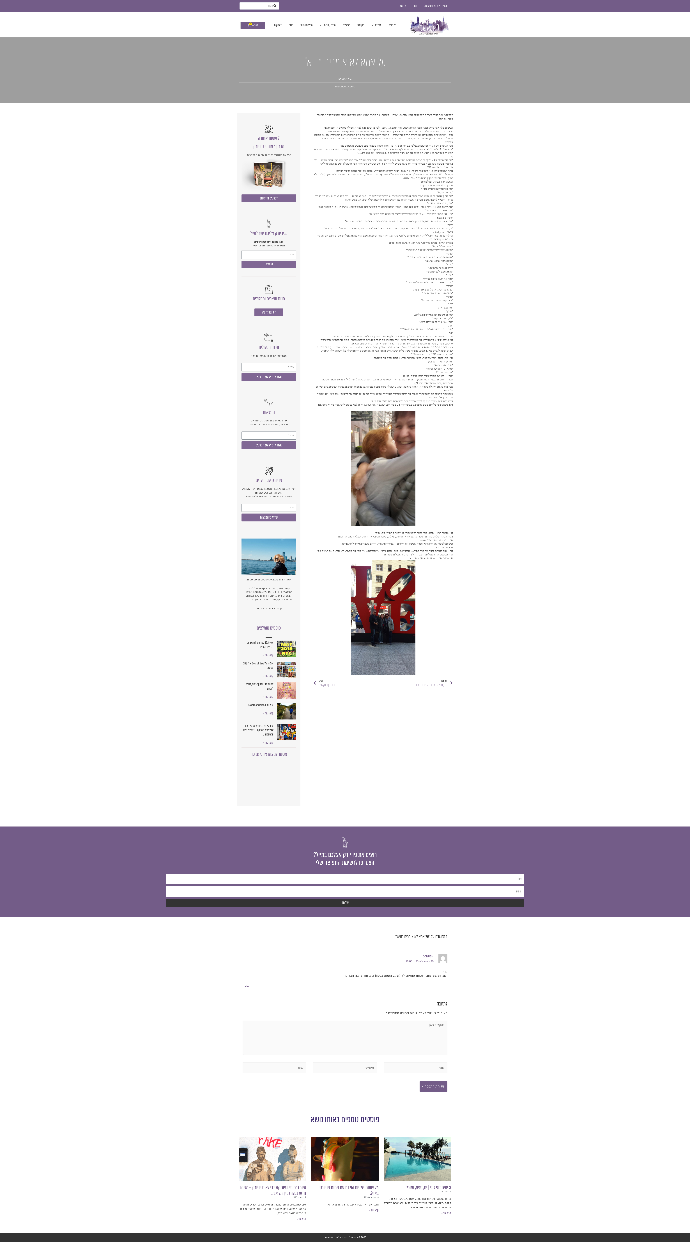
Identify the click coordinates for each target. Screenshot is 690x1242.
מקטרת (360, 25)
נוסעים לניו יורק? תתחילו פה (435, 6)
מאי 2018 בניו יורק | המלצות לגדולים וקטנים (260, 645)
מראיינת (346, 25)
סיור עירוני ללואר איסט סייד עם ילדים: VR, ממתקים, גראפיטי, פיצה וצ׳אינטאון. (258, 730)
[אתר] (274, 1068)
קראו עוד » (268, 655)
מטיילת (378, 25)
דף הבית (392, 25)
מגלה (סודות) (329, 25)
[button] (269, 198)
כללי (346, 86)
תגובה (246, 986)
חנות (415, 6)
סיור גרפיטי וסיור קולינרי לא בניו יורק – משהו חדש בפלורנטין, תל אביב (273, 1190)
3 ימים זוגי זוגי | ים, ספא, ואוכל (428, 1187)
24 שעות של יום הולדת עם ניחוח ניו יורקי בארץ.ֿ (349, 1190)
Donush (428, 956)
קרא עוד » (446, 1213)
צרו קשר (402, 6)
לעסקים (278, 25)
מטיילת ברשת (306, 25)
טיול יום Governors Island (260, 705)
